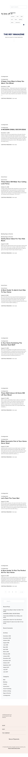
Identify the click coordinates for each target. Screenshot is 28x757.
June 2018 (5, 645)
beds (16, 19)
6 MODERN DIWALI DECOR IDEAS (11, 613)
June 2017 (5, 671)
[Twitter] (5, 722)
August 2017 (6, 667)
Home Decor (4, 177)
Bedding (3, 234)
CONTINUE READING (6, 98)
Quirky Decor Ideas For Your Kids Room (12, 619)
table (22, 16)
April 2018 (5, 649)
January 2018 (6, 656)
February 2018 (6, 654)
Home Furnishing (7, 688)
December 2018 (7, 636)
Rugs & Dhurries (9, 234)
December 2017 (7, 658)
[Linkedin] (8, 722)
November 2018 (7, 638)
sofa (12, 19)
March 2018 (6, 651)
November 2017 (7, 660)
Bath (4, 679)
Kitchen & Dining (7, 691)
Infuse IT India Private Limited (14, 748)
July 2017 (5, 669)
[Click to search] (10, 9)
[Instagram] (10, 722)
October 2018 (6, 640)
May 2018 (5, 647)
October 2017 (6, 662)
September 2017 (7, 665)
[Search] (5, 601)
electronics (18, 22)
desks (12, 22)
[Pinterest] (13, 722)
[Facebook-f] (2, 722)
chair (17, 16)
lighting (20, 19)
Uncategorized (4, 76)
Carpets (5, 684)
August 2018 (6, 642)
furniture (12, 16)
